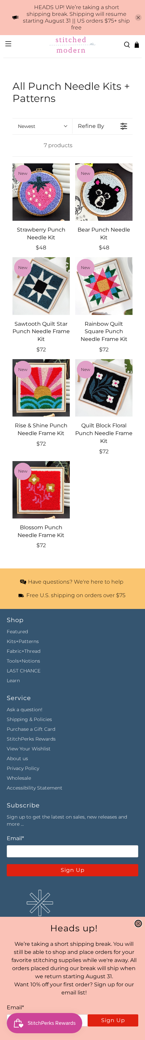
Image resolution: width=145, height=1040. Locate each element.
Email (15, 1007)
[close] (138, 923)
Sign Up (113, 1020)
